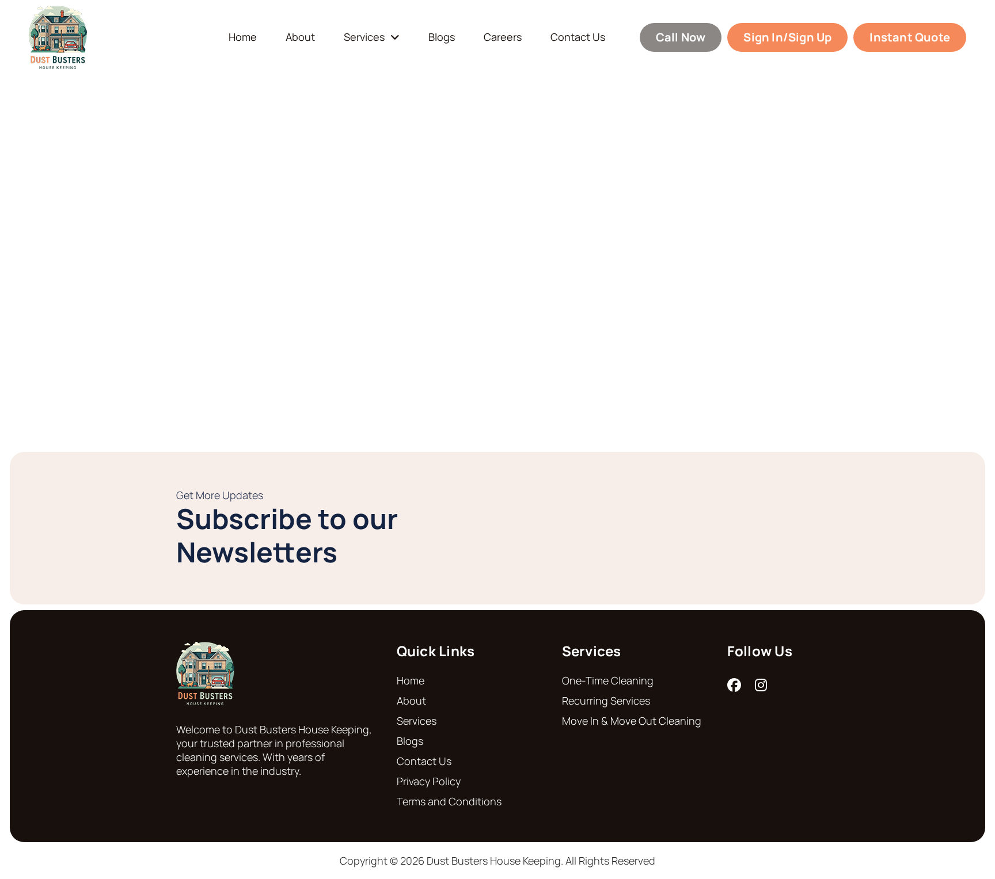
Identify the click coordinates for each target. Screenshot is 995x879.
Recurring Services (606, 700)
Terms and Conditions (449, 801)
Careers (503, 37)
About (300, 37)
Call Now (681, 37)
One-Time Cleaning (608, 680)
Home (243, 37)
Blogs (441, 37)
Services (364, 37)
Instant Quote (909, 37)
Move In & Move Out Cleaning (631, 721)
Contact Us (577, 37)
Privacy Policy (429, 781)
